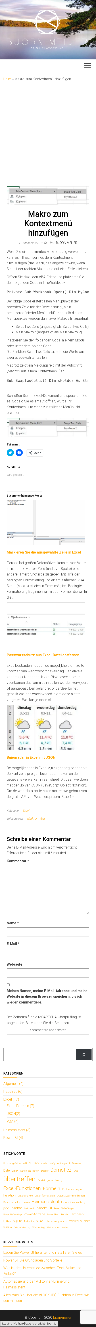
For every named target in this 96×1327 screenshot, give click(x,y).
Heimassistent (45, 1201)
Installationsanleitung (73, 1202)
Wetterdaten (53, 1227)
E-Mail (13, 944)
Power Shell (53, 1214)
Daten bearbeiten (29, 1170)
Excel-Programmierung (50, 1180)
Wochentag (38, 1227)
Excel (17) (11, 1099)
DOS (75, 1170)
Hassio (26, 1202)
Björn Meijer (66, 243)
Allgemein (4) (13, 1084)
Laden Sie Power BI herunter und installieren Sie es (42, 1252)
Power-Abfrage (34, 1214)
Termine (76, 1163)
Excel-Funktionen (22, 1188)
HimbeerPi (78, 1214)
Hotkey (7, 1221)
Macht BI (44, 1208)
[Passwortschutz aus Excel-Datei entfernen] (46, 625)
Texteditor (29, 1221)
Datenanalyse (25, 1195)
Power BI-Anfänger (64, 1208)
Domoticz (60, 1170)
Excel (26, 810)
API (25, 1163)
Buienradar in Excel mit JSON (31, 757)
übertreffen (19, 1179)
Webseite (14, 964)
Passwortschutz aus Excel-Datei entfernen (43, 655)
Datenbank (10, 1171)
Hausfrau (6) (12, 1091)
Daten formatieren (45, 1195)
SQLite (17, 1221)
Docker (44, 1170)
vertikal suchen (79, 1221)
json (6, 1208)
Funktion (9, 1195)
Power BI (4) (13, 1138)
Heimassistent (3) (16, 1130)
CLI (30, 1163)
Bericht (65, 1214)
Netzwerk (29, 1208)
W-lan (65, 1227)
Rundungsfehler (12, 1163)
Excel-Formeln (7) (20, 1106)
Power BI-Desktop (12, 1214)
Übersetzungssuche (56, 1221)
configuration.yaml (59, 1163)
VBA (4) (13, 1121)
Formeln (51, 1188)
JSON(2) (13, 1114)
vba (42, 818)
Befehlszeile (40, 1163)
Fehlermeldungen (72, 1189)
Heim (7, 79)
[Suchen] (84, 1054)
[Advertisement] (48, 132)
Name (13, 923)
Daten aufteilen (12, 1202)
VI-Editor (8, 1227)
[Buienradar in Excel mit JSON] (46, 727)
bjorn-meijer (62, 1317)
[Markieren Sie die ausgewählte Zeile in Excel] (46, 522)
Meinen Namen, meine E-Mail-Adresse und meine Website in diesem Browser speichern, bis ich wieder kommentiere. (47, 996)
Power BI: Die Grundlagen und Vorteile (32, 1260)
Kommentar (18, 861)
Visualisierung (22, 1227)
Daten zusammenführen (71, 1195)
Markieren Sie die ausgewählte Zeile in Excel (44, 552)
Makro (32, 818)
